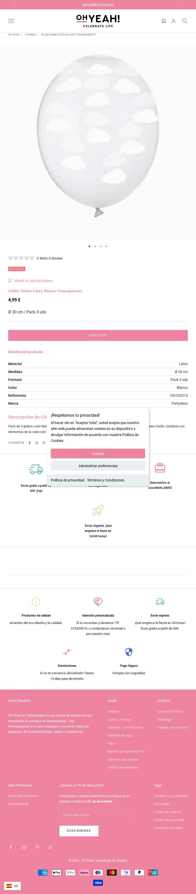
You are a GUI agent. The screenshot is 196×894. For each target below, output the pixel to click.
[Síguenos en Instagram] (24, 847)
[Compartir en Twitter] (37, 443)
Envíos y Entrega (119, 719)
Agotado (98, 335)
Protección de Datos (168, 828)
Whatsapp (164, 719)
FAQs (111, 743)
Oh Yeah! (14, 34)
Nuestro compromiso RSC (126, 751)
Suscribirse (79, 831)
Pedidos (113, 711)
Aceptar (98, 453)
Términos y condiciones (171, 796)
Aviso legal (161, 804)
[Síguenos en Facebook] (10, 847)
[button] (30, 280)
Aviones (30, 34)
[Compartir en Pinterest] (44, 443)
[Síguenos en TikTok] (50, 847)
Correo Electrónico (170, 711)
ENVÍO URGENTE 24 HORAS (98, 4)
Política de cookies (167, 812)
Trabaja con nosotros (172, 727)
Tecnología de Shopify (111, 860)
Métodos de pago (120, 735)
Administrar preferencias (98, 466)
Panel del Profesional (23, 796)
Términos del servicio (123, 759)
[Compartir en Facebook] (30, 443)
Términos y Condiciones (105, 480)
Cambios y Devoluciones (125, 727)
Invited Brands (18, 804)
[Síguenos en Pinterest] (37, 847)
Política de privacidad (67, 480)
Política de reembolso (123, 767)
